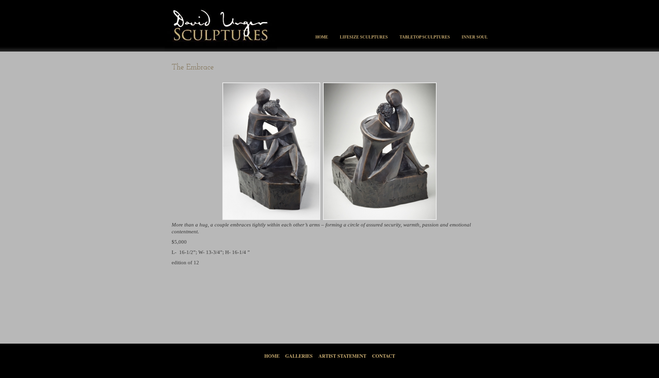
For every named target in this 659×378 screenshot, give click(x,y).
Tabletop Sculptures (425, 37)
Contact (383, 355)
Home (321, 37)
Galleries (299, 355)
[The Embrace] (271, 151)
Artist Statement (342, 355)
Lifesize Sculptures (364, 37)
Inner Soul (475, 37)
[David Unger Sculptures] (221, 50)
